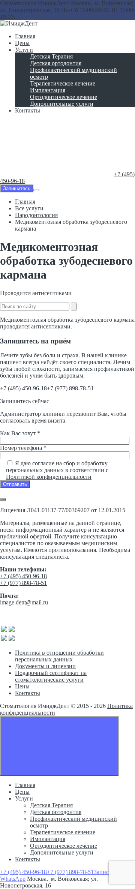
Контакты (27, 693)
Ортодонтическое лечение (63, 846)
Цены (22, 686)
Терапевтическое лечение (62, 832)
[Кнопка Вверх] (59, 746)
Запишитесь (16, 188)
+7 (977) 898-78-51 (70, 388)
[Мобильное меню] (36, 190)
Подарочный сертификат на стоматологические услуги (51, 676)
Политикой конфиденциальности (49, 477)
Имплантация (47, 839)
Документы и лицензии (45, 666)
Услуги (24, 798)
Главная (25, 785)
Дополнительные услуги (61, 852)
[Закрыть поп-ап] (3, 499)
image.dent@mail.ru (24, 602)
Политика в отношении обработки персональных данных (59, 656)
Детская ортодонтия (55, 812)
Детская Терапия (51, 805)
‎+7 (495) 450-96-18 (23, 388)
